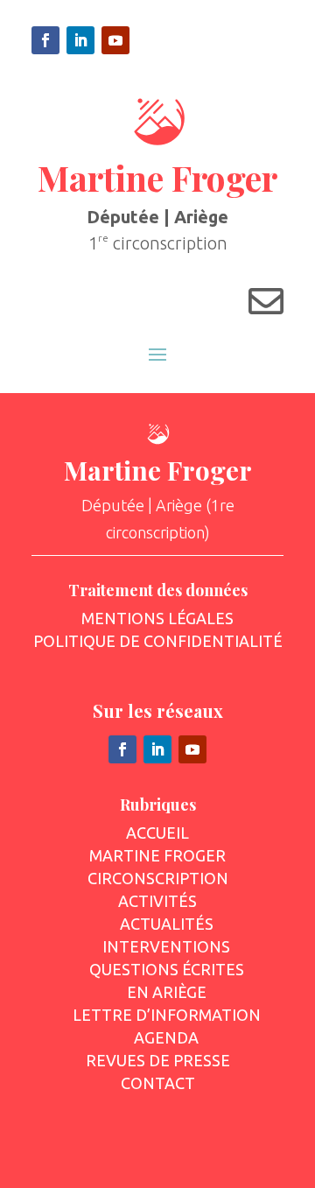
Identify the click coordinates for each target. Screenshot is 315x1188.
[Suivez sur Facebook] (46, 40)
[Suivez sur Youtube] (116, 40)
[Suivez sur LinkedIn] (80, 40)
